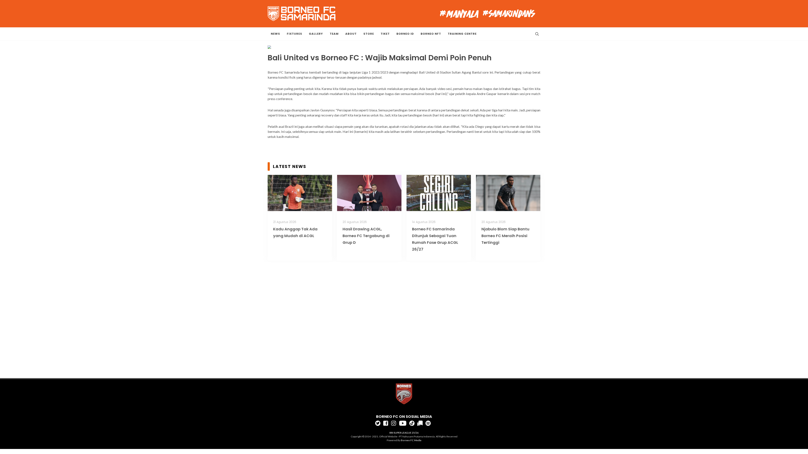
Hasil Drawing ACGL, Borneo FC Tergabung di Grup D (366, 235)
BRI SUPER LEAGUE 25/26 (404, 432)
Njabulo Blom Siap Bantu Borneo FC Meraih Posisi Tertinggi (505, 235)
